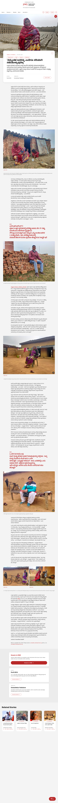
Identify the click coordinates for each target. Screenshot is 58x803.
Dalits (16, 57)
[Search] (43, 12)
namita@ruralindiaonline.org (17, 644)
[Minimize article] (52, 53)
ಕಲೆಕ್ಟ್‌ (19, 599)
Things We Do (10, 57)
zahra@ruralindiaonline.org (36, 643)
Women (21, 57)
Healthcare (27, 57)
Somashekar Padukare (19, 78)
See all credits (47, 77)
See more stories (15, 679)
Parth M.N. (9, 78)
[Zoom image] (55, 16)
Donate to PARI (28, 662)
